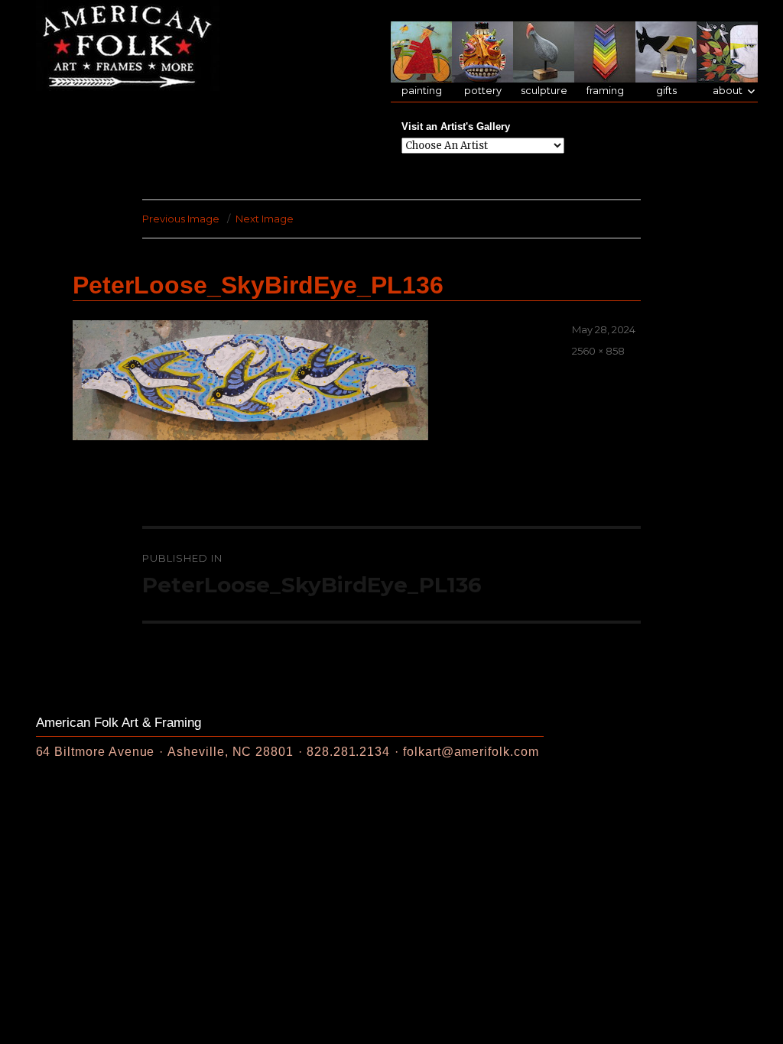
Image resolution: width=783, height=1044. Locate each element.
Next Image (265, 218)
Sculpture (544, 90)
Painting (421, 90)
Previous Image (180, 218)
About (727, 90)
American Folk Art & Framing (118, 722)
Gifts (666, 90)
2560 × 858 (598, 351)
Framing (605, 90)
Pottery (483, 90)
